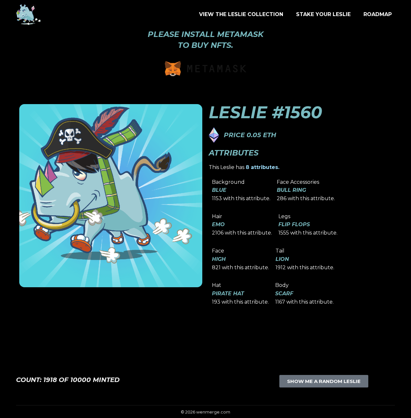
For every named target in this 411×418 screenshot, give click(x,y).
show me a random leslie (324, 381)
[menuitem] (241, 14)
